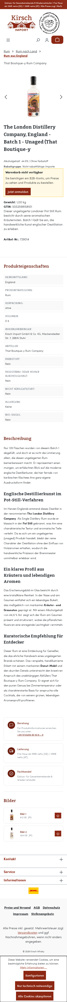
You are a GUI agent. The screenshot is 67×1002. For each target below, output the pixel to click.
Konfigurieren (34, 975)
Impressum (20, 914)
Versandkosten (27, 932)
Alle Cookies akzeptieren (34, 996)
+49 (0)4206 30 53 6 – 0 (30, 734)
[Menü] (8, 39)
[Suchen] (38, 39)
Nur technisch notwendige (34, 986)
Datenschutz (51, 907)
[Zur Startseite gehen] (33, 23)
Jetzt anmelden (18, 192)
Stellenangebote (42, 914)
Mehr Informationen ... (33, 967)
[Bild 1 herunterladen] (58, 815)
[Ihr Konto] (46, 39)
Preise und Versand (17, 907)
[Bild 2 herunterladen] (58, 833)
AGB (37, 907)
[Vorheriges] (6, 97)
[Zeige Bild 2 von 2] (36, 114)
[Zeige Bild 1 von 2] (30, 114)
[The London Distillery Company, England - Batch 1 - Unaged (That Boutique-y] (33, 97)
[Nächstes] (61, 97)
